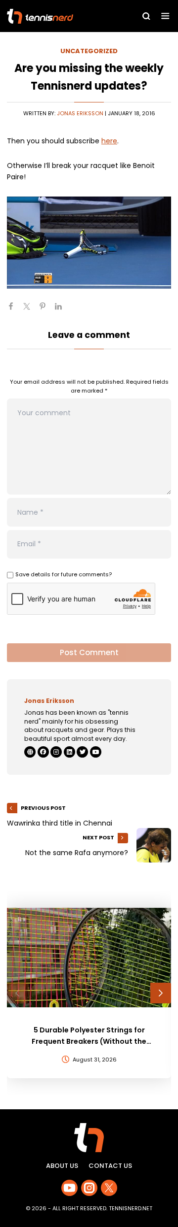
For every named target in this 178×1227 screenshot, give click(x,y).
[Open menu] (165, 16)
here (109, 141)
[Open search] (146, 16)
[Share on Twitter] (31, 310)
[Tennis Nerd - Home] (58, 16)
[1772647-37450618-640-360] (89, 243)
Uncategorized (89, 51)
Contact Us (110, 1165)
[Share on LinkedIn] (62, 310)
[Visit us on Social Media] (69, 1188)
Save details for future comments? (63, 574)
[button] (17, 993)
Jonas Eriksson (80, 113)
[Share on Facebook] (15, 310)
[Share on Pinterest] (46, 310)
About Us (62, 1165)
